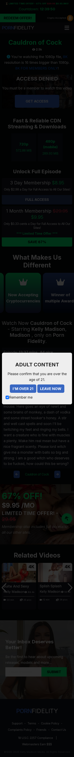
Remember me (21, 397)
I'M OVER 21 (23, 389)
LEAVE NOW (50, 389)
